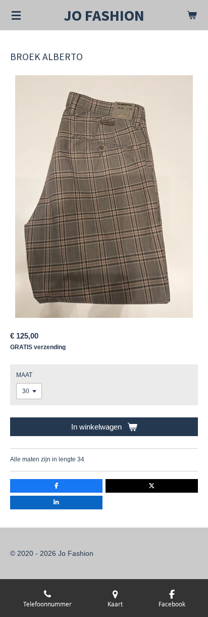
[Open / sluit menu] (16, 15)
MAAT (24, 374)
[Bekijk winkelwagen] (192, 15)
